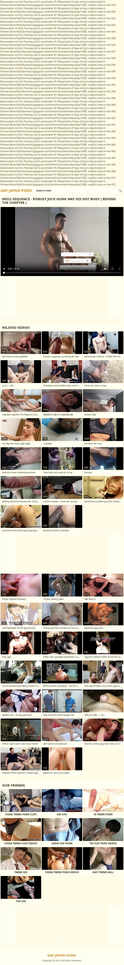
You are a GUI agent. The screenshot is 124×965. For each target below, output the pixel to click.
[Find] (120, 190)
